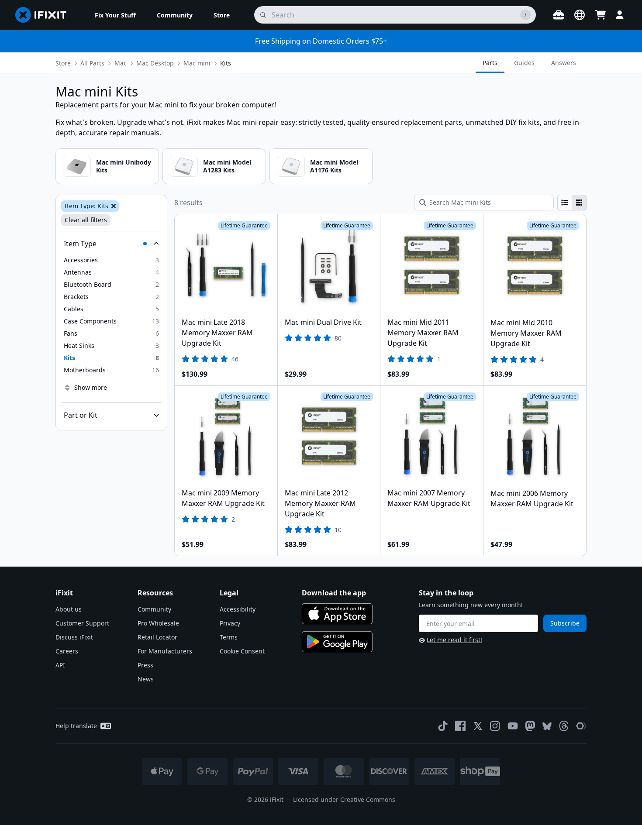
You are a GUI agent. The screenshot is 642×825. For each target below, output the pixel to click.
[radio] (564, 202)
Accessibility (237, 609)
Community (154, 609)
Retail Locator (157, 637)
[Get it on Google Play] (337, 641)
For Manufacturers (165, 651)
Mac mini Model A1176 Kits (334, 166)
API (60, 665)
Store (63, 63)
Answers (563, 62)
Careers (66, 651)
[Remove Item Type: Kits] (112, 206)
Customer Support (82, 623)
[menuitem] (115, 15)
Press (145, 665)
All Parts (92, 63)
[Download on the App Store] (337, 613)
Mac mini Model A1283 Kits (227, 166)
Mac (120, 63)
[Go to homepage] (44, 15)
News (146, 679)
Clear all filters (86, 220)
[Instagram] (495, 726)
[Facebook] (460, 726)
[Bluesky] (547, 726)
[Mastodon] (530, 726)
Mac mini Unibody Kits (123, 166)
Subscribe (565, 623)
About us (68, 609)
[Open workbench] (558, 15)
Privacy (230, 623)
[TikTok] (443, 726)
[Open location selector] (579, 15)
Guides (524, 62)
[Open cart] (600, 15)
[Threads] (564, 726)
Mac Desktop (155, 63)
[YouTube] (512, 726)
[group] (572, 202)
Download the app (334, 593)
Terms (229, 637)
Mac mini (197, 63)
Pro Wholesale (158, 623)
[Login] (620, 15)
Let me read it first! (454, 640)
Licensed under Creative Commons (344, 799)
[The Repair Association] (581, 726)
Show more (90, 387)
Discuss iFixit (74, 637)
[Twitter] (478, 726)
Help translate (76, 726)
